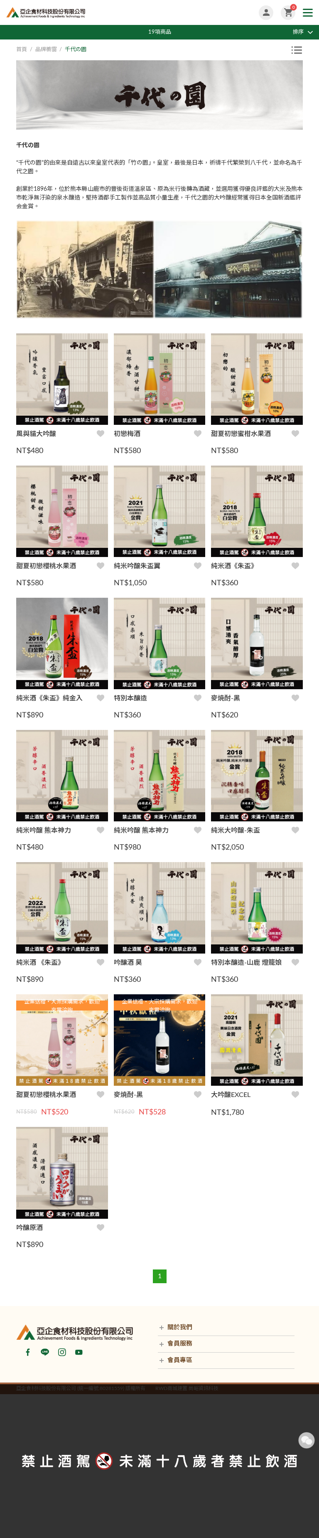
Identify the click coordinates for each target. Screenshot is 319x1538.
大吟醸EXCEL (230, 1095)
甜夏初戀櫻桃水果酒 (46, 566)
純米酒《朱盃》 (234, 566)
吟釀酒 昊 (128, 962)
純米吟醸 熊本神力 (43, 830)
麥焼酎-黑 (225, 698)
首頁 (21, 49)
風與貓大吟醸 (36, 434)
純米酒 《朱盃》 (40, 962)
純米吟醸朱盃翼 (137, 566)
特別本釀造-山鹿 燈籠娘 (246, 962)
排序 (298, 32)
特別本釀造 (130, 698)
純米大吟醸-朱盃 (235, 830)
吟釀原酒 (29, 1228)
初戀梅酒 (127, 434)
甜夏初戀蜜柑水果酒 (241, 434)
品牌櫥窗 (46, 49)
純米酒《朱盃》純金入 (49, 698)
